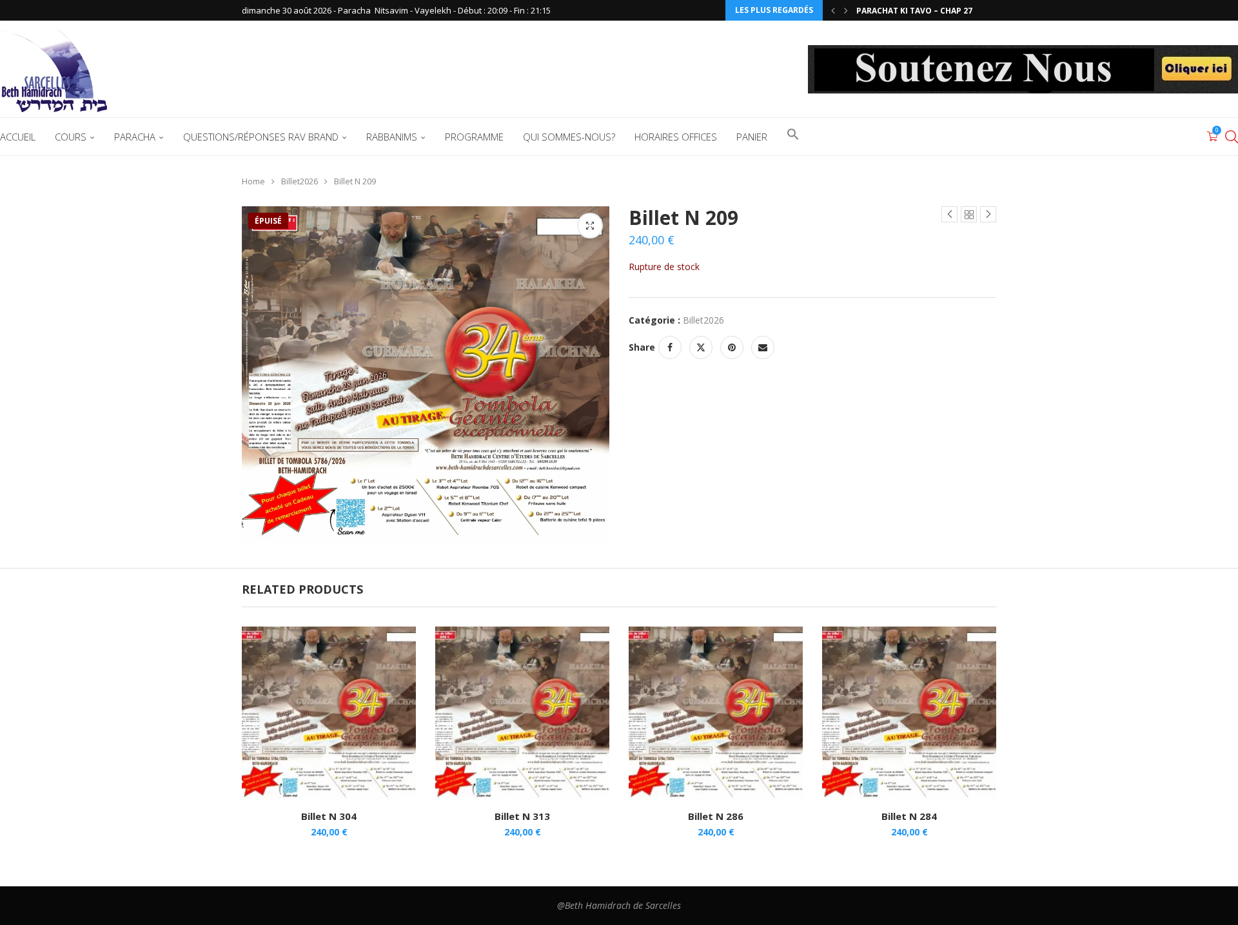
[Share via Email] (762, 347)
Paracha (134, 136)
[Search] (1231, 136)
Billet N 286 (715, 816)
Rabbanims (391, 136)
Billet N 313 (522, 816)
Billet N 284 (909, 816)
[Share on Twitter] (700, 347)
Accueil (17, 136)
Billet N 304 (329, 816)
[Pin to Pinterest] (731, 347)
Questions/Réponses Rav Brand (261, 136)
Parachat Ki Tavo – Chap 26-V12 (923, 11)
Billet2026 (299, 181)
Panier (751, 136)
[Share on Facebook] (670, 347)
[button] (833, 10)
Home (253, 181)
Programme (474, 136)
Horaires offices (675, 136)
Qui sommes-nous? (569, 136)
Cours (70, 136)
